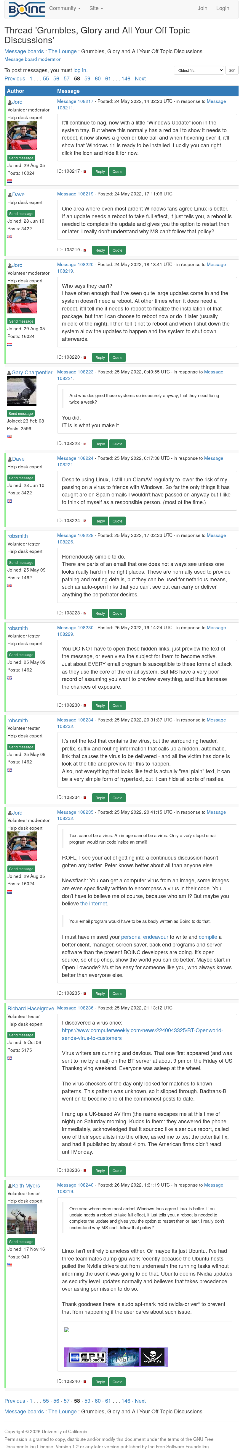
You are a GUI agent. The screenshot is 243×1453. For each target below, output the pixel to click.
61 (108, 78)
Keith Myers (26, 1185)
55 (46, 78)
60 (98, 78)
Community (63, 8)
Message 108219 (75, 193)
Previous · (17, 78)
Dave (18, 194)
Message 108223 (75, 371)
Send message (21, 157)
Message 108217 (75, 101)
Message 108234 (75, 719)
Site (94, 8)
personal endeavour (144, 936)
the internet (93, 903)
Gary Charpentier (32, 372)
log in (79, 70)
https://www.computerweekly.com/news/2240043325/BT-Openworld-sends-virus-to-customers (142, 1033)
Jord (17, 101)
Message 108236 (75, 1007)
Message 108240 (75, 1184)
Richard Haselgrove (30, 1008)
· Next (139, 78)
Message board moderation (33, 59)
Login (222, 8)
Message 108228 (75, 535)
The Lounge (62, 51)
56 (56, 78)
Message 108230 (75, 627)
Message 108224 (75, 457)
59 (87, 78)
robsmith (17, 535)
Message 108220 (75, 264)
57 (67, 78)
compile (208, 936)
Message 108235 (75, 811)
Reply (100, 171)
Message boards (24, 51)
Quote (117, 171)
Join (202, 8)
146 (126, 78)
